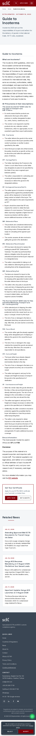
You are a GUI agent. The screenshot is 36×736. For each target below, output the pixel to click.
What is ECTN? (7, 656)
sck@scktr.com (7, 682)
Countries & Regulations (10, 642)
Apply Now (24, 3)
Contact (4, 653)
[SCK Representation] (6, 3)
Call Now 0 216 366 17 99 (10, 689)
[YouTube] (18, 701)
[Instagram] (4, 701)
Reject (10, 731)
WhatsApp (5, 693)
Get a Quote (25, 498)
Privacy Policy (7, 660)
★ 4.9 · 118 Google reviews (11, 696)
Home (4, 9)
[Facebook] (13, 701)
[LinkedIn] (9, 701)
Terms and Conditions (9, 664)
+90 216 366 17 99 (8, 685)
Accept (26, 731)
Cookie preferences (9, 667)
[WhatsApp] (32, 716)
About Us (5, 649)
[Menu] (32, 3)
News (9, 9)
